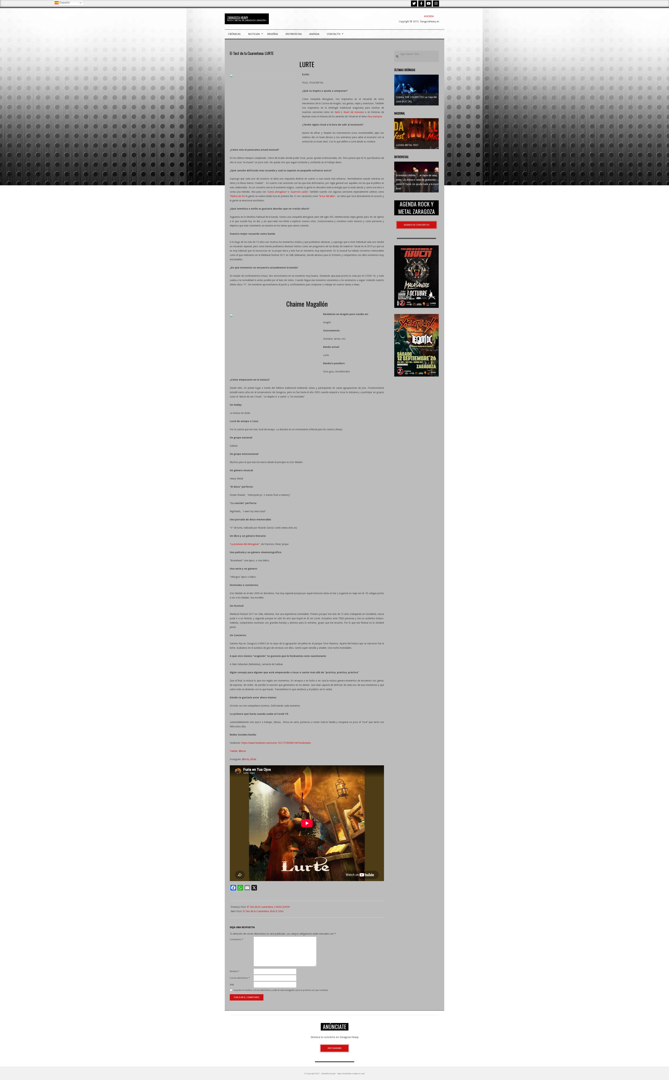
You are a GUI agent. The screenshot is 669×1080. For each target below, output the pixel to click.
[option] (416, 90)
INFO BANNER (334, 1048)
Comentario (236, 939)
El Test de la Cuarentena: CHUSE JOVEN (268, 906)
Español (64, 2)
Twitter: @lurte (238, 751)
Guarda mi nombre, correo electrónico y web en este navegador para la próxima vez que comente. (281, 990)
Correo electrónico (240, 978)
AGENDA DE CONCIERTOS (416, 224)
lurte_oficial (250, 759)
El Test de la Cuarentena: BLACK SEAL (263, 911)
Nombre (234, 971)
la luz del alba (327, 196)
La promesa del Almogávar (245, 544)
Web (232, 984)
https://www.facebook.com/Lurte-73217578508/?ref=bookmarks (276, 742)
